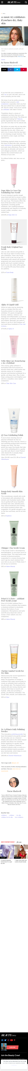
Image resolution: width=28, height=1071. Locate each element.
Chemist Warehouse (14, 756)
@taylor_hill (15, 763)
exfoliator (6, 109)
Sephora (8, 516)
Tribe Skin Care (11, 383)
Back (3, 13)
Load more (14, 1065)
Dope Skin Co (12, 215)
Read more (20, 56)
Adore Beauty (10, 566)
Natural (19, 119)
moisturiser (8, 145)
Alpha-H (11, 329)
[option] (7, 854)
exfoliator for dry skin (7, 817)
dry (5, 94)
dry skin (18, 815)
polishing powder (17, 734)
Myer (7, 697)
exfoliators (4, 815)
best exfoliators (19, 817)
